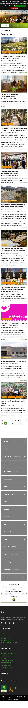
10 (5, 423)
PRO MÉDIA (4, 658)
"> (14, 441)
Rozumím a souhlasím (19, 6)
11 (9, 423)
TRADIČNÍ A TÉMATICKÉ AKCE (9, 643)
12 (12, 423)
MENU (5, 26)
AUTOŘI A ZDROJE (6, 640)
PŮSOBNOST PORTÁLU (7, 663)
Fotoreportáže (17, 52)
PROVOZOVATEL (5, 656)
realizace (10, 699)
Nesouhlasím (14, 8)
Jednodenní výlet (13, 200)
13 (15, 423)
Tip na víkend (5, 200)
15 (21, 423)
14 (18, 423)
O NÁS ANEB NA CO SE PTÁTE (8, 660)
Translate (8, 15)
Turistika (10, 52)
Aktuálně (5, 52)
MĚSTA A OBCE (5, 638)
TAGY (2, 636)
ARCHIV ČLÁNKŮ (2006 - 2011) (9, 653)
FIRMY (2, 633)
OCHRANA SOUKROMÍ (6, 667)
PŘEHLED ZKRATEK (6, 665)
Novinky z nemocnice (7, 357)
